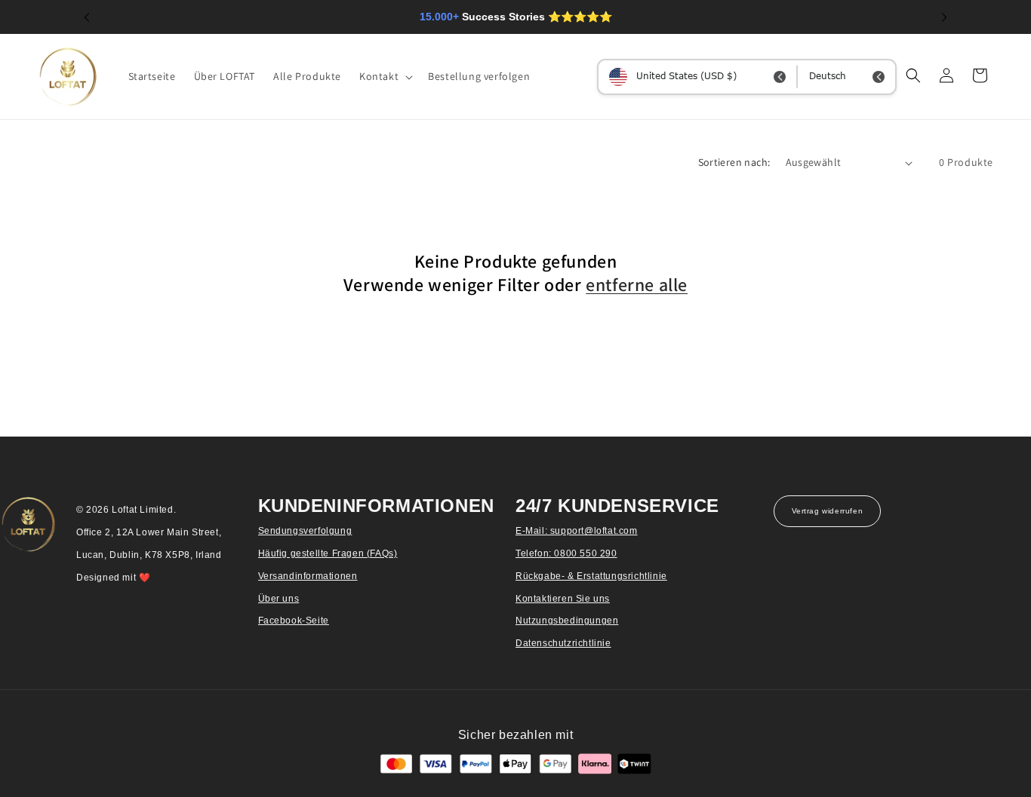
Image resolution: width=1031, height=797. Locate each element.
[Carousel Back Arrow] (87, 17)
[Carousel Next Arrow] (944, 17)
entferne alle (637, 284)
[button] (384, 76)
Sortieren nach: (734, 162)
